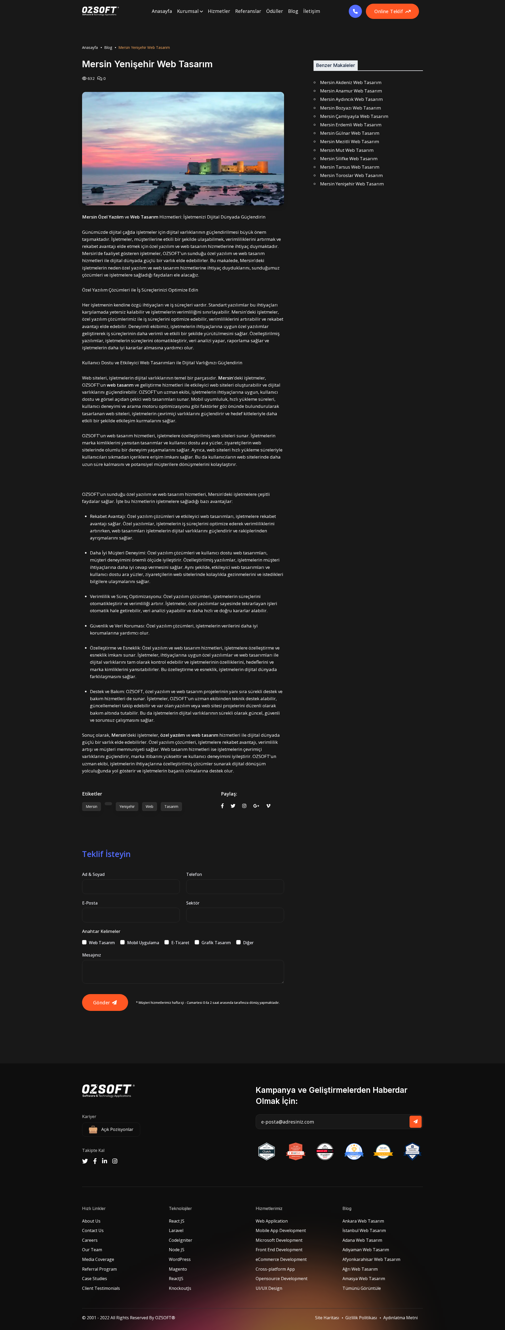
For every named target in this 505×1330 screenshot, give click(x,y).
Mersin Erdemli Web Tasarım (350, 125)
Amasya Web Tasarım (363, 1278)
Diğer (248, 942)
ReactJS (176, 1278)
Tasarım (171, 806)
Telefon (194, 874)
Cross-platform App (275, 1269)
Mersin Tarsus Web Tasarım (349, 167)
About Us (91, 1221)
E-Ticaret (180, 942)
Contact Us (93, 1230)
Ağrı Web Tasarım (360, 1269)
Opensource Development (281, 1278)
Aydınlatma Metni (400, 1318)
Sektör (192, 903)
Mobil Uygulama (143, 942)
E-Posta (90, 903)
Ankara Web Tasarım (363, 1221)
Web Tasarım (102, 942)
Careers (90, 1240)
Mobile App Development (281, 1230)
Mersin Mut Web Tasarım (346, 150)
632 (91, 78)
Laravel (176, 1230)
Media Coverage (98, 1259)
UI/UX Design (269, 1288)
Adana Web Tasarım (362, 1240)
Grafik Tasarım (216, 942)
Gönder (101, 1002)
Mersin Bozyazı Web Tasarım (350, 108)
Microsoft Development (279, 1240)
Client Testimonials (101, 1288)
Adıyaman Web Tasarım (365, 1250)
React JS (176, 1221)
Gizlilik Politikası (361, 1318)
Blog (293, 11)
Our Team (92, 1250)
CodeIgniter (180, 1240)
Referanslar (248, 11)
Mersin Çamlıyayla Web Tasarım (354, 116)
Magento (178, 1269)
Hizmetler (219, 11)
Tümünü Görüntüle (361, 1288)
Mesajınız (91, 955)
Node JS (176, 1250)
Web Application (272, 1221)
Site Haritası (327, 1318)
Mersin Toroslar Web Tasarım (351, 175)
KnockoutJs (180, 1288)
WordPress (180, 1259)
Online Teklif (388, 11)
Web (149, 806)
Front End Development (279, 1250)
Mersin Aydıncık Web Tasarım (351, 99)
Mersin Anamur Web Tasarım (351, 91)
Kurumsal (188, 11)
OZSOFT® (165, 1318)
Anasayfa (162, 11)
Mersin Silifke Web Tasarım (348, 158)
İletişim (311, 11)
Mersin (91, 806)
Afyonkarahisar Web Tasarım (371, 1259)
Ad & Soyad (93, 874)
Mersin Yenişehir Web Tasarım (352, 184)
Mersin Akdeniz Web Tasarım (350, 82)
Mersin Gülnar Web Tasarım (349, 133)
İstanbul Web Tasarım (364, 1230)
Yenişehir (127, 806)
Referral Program (99, 1269)
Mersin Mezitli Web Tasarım (349, 141)
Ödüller (274, 11)
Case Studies (94, 1278)
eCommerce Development (281, 1259)
